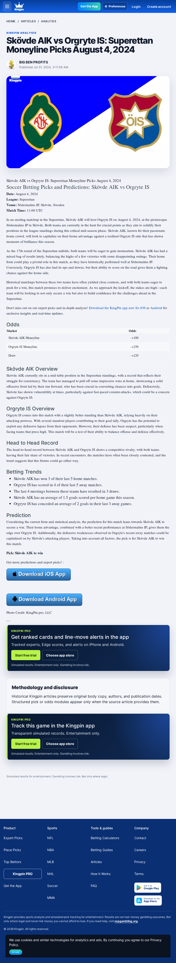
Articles (28, 21)
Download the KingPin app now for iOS (117, 307)
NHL (50, 874)
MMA (51, 898)
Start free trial (25, 655)
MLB (50, 862)
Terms (138, 874)
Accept (16, 952)
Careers (140, 850)
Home (11, 21)
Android (156, 307)
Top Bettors (12, 862)
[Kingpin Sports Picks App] (38, 574)
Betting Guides (102, 850)
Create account (159, 7)
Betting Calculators (105, 838)
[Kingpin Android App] (44, 599)
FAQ (94, 886)
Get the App (89, 6)
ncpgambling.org (126, 921)
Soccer (52, 886)
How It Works (100, 874)
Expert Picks (13, 838)
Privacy (140, 862)
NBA (50, 850)
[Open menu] (7, 6)
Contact (140, 838)
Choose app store (60, 655)
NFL (50, 838)
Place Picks (12, 850)
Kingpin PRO (23, 874)
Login (136, 7)
